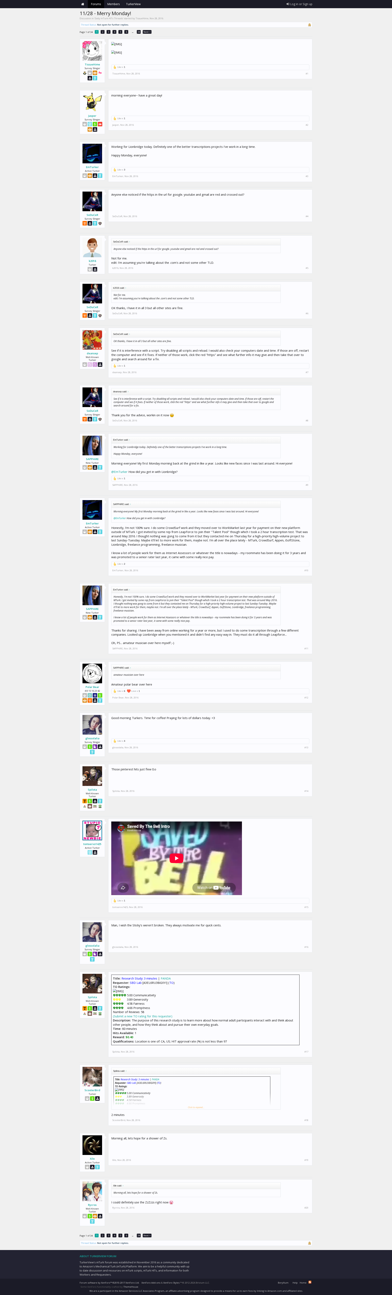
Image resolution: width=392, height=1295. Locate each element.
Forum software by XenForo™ (109, 1282)
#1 (307, 73)
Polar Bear (92, 687)
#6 (307, 313)
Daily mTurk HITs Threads (109, 18)
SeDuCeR (92, 215)
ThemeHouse (130, 1286)
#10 (306, 570)
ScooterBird (92, 1090)
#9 (307, 485)
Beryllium (283, 1282)
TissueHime (142, 18)
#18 (306, 1120)
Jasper (92, 115)
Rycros (92, 1204)
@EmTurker (119, 472)
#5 (307, 268)
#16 (306, 947)
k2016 (92, 261)
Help (295, 1282)
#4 (307, 216)
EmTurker (92, 167)
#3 (307, 176)
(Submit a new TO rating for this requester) (142, 1016)
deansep (92, 353)
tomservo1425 (92, 844)
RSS (309, 1282)
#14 (306, 791)
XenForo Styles (171, 1282)
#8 (307, 420)
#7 (307, 372)
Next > (147, 31)
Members (113, 4)
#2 (307, 124)
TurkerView (133, 4)
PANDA (166, 978)
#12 (306, 697)
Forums (96, 4)
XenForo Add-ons (150, 1282)
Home (83, 4)
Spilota (92, 789)
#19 (306, 1160)
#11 (306, 648)
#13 (306, 747)
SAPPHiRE (92, 459)
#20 (306, 1207)
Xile (92, 1158)
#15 (306, 907)
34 (139, 31)
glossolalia (92, 738)
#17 (306, 1051)
